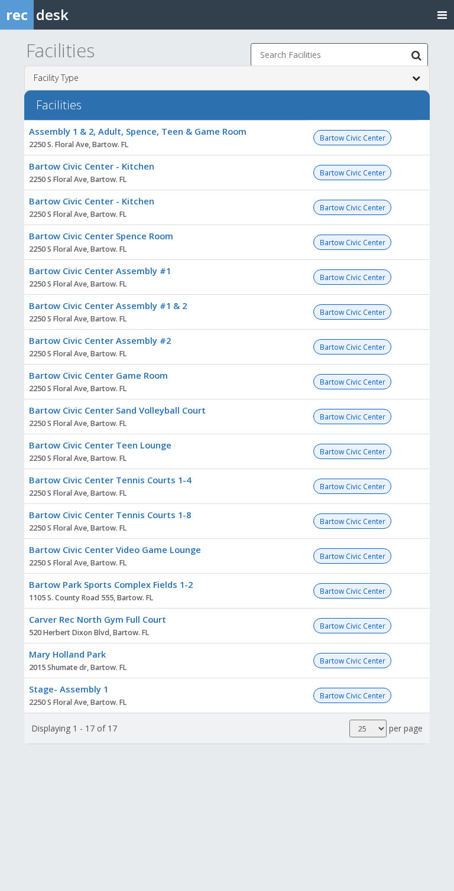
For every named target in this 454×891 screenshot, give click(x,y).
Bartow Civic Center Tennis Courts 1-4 (110, 480)
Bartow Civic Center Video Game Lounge (115, 549)
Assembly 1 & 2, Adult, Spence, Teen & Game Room (138, 131)
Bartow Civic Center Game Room (98, 375)
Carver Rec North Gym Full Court (97, 619)
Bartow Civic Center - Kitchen (91, 166)
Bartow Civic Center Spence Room (101, 236)
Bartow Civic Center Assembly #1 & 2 (108, 305)
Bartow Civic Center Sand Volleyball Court (117, 410)
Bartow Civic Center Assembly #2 (100, 340)
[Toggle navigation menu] (442, 14)
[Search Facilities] (416, 55)
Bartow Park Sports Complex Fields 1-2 (111, 584)
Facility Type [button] (56, 77)
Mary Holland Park (67, 654)
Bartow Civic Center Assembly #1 (100, 271)
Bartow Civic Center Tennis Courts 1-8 (110, 515)
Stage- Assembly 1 (68, 689)
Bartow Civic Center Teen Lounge (100, 445)
